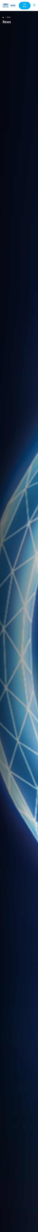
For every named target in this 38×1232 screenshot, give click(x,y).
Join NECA (24, 5)
